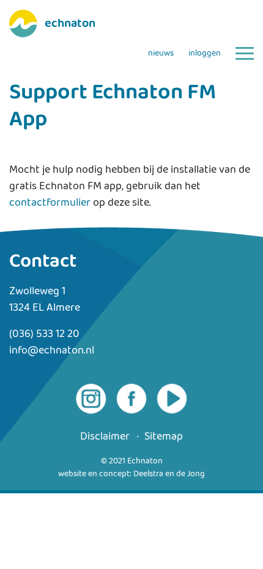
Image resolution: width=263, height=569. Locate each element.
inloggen (204, 53)
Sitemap (163, 437)
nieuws (161, 53)
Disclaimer (105, 437)
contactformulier (50, 202)
